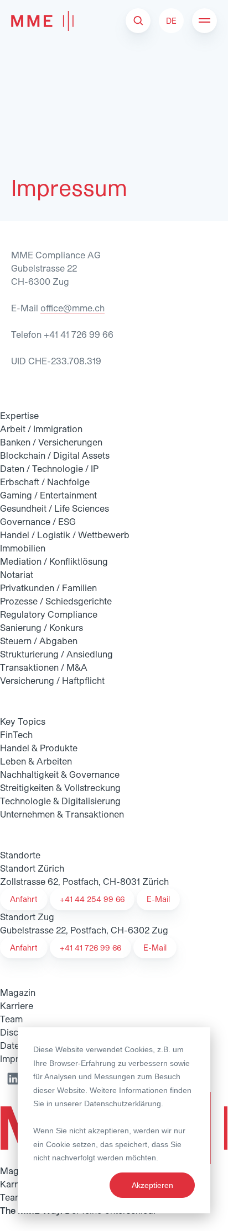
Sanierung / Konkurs (41, 627)
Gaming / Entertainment (48, 495)
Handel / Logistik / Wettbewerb (64, 534)
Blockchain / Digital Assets (55, 455)
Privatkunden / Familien (48, 587)
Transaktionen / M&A (43, 667)
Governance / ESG (38, 521)
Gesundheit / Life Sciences (54, 508)
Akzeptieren (152, 1185)
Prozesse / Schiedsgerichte (56, 601)
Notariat (16, 574)
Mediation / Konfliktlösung (54, 561)
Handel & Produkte (38, 747)
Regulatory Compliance (48, 614)
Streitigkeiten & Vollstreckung (60, 787)
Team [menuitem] (11, 1019)
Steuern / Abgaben (38, 640)
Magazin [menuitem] (17, 992)
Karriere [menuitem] (16, 1005)
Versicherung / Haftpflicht (52, 680)
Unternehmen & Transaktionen (62, 814)
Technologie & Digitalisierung (60, 800)
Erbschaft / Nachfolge (45, 481)
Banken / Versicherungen (51, 442)
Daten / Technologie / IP (49, 468)
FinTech (16, 734)
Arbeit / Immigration (41, 428)
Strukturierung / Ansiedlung (56, 654)
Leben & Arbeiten (36, 761)
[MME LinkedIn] (13, 1078)
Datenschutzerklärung (122, 1103)
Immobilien (22, 548)
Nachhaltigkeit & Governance (60, 774)
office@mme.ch (72, 308)
